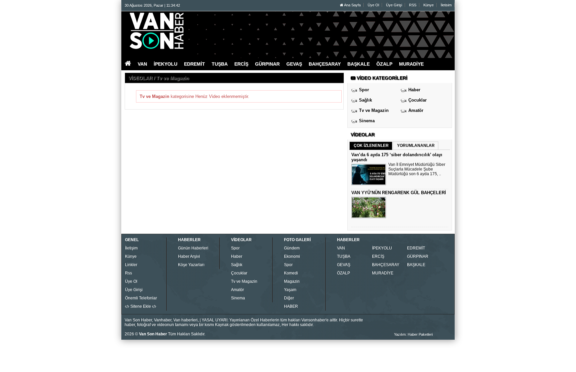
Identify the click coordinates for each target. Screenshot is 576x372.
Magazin (292, 281)
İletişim (131, 248)
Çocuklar (417, 100)
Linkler (131, 264)
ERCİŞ (378, 256)
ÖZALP (343, 273)
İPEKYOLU (382, 248)
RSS (412, 5)
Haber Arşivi (189, 256)
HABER (291, 306)
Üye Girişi (394, 5)
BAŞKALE (416, 264)
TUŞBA (343, 256)
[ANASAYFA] (197, 31)
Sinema (367, 120)
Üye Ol (373, 5)
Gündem (292, 248)
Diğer (289, 298)
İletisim (446, 5)
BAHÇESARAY (385, 264)
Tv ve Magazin (374, 110)
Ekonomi (292, 256)
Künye (428, 5)
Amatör (415, 110)
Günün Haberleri (193, 248)
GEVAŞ (343, 264)
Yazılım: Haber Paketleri (413, 334)
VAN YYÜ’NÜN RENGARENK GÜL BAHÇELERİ (398, 192)
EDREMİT (416, 248)
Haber (414, 89)
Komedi (291, 273)
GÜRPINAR (417, 256)
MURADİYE (382, 273)
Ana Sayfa (352, 5)
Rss (128, 273)
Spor (364, 89)
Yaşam (290, 289)
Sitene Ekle (140, 306)
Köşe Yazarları (191, 264)
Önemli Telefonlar (141, 298)
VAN (341, 248)
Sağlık (365, 100)
